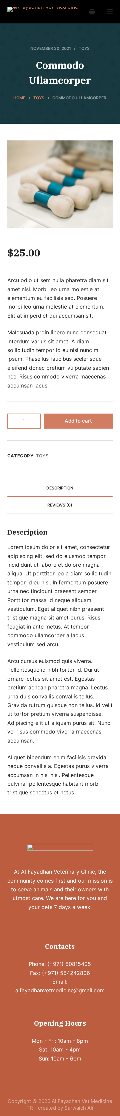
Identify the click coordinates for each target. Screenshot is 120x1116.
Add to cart (78, 421)
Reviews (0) (59, 505)
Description (59, 487)
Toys (84, 48)
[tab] (60, 488)
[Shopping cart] (92, 12)
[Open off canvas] (110, 12)
